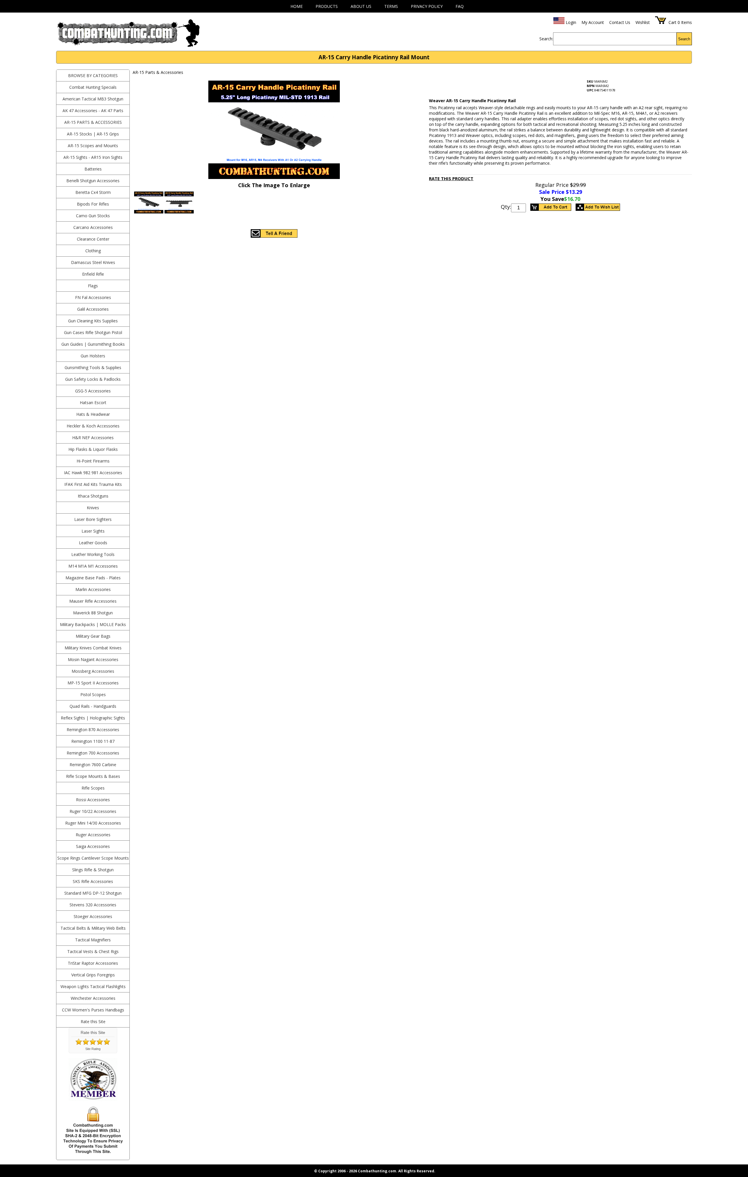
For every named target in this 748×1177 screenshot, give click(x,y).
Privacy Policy (427, 6)
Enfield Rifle (93, 274)
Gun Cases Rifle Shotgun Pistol (93, 332)
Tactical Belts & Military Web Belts (93, 928)
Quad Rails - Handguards (93, 706)
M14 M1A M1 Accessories (93, 566)
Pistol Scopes (93, 694)
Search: (546, 38)
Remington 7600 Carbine (93, 764)
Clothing (93, 250)
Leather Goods (93, 542)
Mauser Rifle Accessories (93, 601)
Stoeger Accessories (93, 916)
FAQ (460, 6)
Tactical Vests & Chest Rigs (93, 951)
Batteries (93, 169)
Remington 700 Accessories (93, 753)
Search (684, 39)
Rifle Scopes (93, 788)
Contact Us (619, 22)
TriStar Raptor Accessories (93, 963)
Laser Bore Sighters (93, 519)
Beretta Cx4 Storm (93, 192)
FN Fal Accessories (93, 297)
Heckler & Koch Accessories (93, 426)
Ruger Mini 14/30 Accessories (93, 823)
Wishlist (643, 22)
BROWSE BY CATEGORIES (93, 75)
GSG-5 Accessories (93, 391)
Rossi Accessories (93, 799)
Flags (93, 285)
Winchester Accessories (93, 998)
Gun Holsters (93, 356)
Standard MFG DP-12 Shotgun (93, 893)
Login (571, 22)
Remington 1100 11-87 (93, 741)
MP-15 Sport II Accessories (93, 683)
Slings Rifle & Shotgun (93, 869)
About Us (361, 6)
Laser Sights (93, 531)
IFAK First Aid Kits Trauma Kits (93, 484)
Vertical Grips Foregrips (93, 975)
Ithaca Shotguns (93, 496)
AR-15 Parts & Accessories (93, 122)
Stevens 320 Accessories (93, 904)
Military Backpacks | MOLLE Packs (93, 624)
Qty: (506, 206)
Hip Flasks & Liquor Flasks (93, 449)
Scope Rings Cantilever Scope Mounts (93, 858)
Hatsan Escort (93, 402)
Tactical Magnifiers (93, 940)
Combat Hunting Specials (93, 87)
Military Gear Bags (93, 636)
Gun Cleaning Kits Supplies (93, 321)
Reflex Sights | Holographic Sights (93, 718)
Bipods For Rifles (93, 204)
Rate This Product (451, 178)
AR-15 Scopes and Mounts (93, 145)
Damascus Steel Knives (93, 262)
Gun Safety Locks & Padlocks (93, 379)
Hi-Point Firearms (93, 461)
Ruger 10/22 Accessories (93, 811)
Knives (93, 507)
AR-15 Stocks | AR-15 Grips (93, 134)
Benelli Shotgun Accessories (93, 180)
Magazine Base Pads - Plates (93, 577)
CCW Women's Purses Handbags (93, 1010)
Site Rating (93, 1049)
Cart (672, 22)
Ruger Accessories (93, 834)
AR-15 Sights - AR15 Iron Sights (92, 157)
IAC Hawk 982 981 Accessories (93, 472)
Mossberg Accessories (93, 671)
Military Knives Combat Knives (93, 648)
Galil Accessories (93, 309)
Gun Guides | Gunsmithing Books (93, 344)
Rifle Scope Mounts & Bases (93, 776)
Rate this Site (93, 1021)
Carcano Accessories (93, 227)
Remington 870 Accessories (93, 729)
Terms (391, 6)
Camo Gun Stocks (93, 215)
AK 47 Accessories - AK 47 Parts (93, 110)
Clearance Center (93, 239)
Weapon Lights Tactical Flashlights (93, 986)
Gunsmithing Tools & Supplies (93, 367)
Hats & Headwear (93, 414)
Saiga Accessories (93, 846)
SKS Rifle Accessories (93, 881)
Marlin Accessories (93, 589)
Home (296, 6)
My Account (592, 22)
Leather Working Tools (93, 554)
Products (327, 6)
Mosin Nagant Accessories (93, 659)
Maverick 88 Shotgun (93, 613)
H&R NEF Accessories (93, 437)
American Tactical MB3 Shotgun (93, 99)
